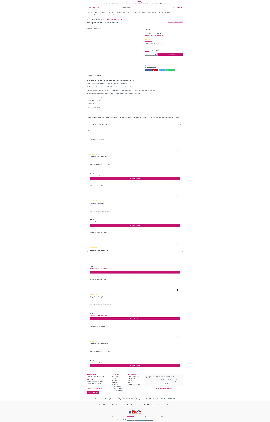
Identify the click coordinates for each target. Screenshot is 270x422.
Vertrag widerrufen (93, 392)
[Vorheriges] (87, 251)
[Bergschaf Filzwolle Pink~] (114, 43)
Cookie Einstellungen (117, 390)
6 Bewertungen (148, 41)
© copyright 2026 (121, 420)
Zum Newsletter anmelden (164, 388)
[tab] (90, 76)
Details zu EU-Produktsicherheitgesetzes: (100, 124)
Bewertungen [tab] (98, 75)
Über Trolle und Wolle (133, 376)
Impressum (114, 382)
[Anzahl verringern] (146, 54)
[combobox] (133, 7)
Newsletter (131, 380)
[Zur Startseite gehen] (94, 7)
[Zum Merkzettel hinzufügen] (177, 149)
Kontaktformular (99, 388)
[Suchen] (147, 7)
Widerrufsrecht (115, 384)
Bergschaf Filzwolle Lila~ (97, 203)
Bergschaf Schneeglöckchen (98, 297)
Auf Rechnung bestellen (134, 384)
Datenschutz (115, 380)
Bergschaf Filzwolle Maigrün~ (99, 343)
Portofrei (130, 382)
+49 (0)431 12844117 (93, 379)
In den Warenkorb (170, 54)
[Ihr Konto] (173, 7)
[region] (135, 3)
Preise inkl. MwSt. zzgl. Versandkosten (154, 35)
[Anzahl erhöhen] (155, 54)
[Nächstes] (182, 251)
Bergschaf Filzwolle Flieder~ (98, 156)
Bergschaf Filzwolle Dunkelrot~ (99, 250)
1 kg (156, 50)
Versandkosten (130, 416)
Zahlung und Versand (117, 388)
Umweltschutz (131, 378)
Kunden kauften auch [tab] (93, 131)
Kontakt (114, 378)
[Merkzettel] (170, 7)
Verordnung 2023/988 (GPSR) (175, 22)
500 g (151, 50)
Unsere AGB (115, 376)
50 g (147, 50)
